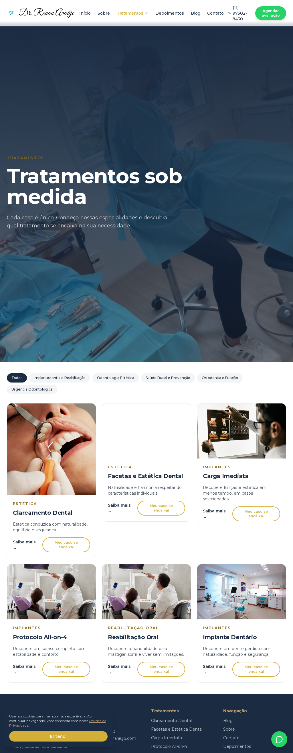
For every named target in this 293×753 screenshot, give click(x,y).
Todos (16, 378)
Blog (195, 13)
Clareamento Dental (171, 720)
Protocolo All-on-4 (169, 746)
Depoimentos (169, 13)
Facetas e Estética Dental (177, 729)
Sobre (104, 13)
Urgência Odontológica (32, 389)
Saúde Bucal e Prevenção (168, 378)
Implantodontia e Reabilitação (60, 378)
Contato (215, 13)
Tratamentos (130, 13)
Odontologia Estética (115, 378)
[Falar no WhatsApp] (279, 739)
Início (85, 13)
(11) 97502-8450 (240, 13)
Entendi (58, 736)
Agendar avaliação (271, 13)
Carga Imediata (166, 737)
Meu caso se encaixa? (66, 544)
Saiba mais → (24, 544)
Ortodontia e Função (220, 378)
